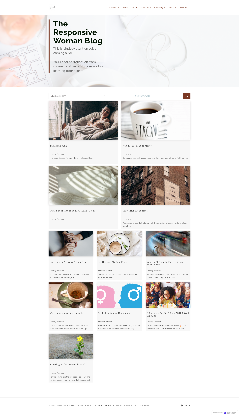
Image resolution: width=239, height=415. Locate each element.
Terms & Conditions (113, 405)
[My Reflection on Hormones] (119, 295)
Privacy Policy (130, 405)
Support (98, 405)
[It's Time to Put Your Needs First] (71, 243)
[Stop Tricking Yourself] (155, 185)
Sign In (183, 7)
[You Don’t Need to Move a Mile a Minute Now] (168, 243)
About (134, 8)
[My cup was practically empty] (71, 295)
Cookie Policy (144, 405)
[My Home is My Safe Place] (119, 243)
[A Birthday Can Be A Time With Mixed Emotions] (168, 295)
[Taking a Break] (83, 120)
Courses (88, 405)
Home (125, 8)
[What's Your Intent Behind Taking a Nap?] (83, 185)
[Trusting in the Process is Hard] (71, 346)
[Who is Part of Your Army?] (155, 120)
